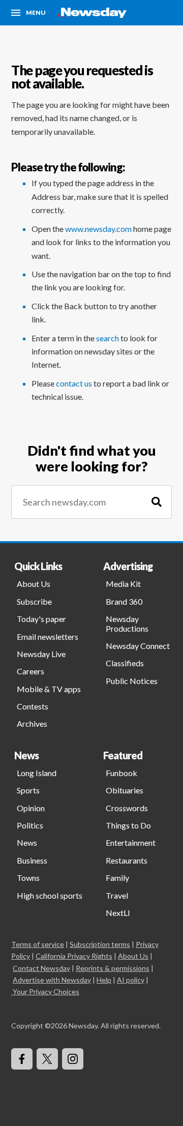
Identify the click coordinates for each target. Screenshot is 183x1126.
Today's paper (41, 619)
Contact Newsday (41, 968)
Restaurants (126, 860)
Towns (28, 877)
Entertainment (131, 842)
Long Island (36, 773)
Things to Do (128, 825)
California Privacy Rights (74, 956)
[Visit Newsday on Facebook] (22, 1059)
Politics (30, 825)
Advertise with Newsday (52, 979)
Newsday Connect (138, 645)
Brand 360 (124, 601)
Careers (30, 671)
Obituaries (124, 790)
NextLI (118, 912)
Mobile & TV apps (49, 689)
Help (104, 979)
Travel (117, 895)
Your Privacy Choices (46, 991)
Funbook (121, 773)
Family (117, 877)
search (107, 338)
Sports (28, 790)
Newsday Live (41, 654)
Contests (32, 706)
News (27, 842)
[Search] (156, 502)
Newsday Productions (127, 623)
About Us (33, 583)
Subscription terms (100, 944)
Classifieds (125, 663)
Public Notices (132, 681)
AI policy (130, 979)
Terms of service (37, 944)
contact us (74, 383)
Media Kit (123, 583)
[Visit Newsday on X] (47, 1059)
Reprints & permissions (112, 968)
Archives (32, 723)
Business (32, 860)
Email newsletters (47, 636)
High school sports (49, 895)
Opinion (31, 808)
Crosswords (127, 808)
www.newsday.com (98, 228)
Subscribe (34, 601)
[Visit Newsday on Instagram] (72, 1059)
